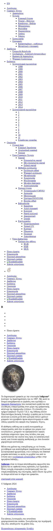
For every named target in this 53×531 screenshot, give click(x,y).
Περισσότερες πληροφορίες (13, 528)
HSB (26, 246)
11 (19, 137)
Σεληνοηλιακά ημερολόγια (24, 64)
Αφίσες (21, 33)
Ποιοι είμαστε (13, 251)
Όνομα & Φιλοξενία (21, 51)
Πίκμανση (28, 231)
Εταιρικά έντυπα (25, 18)
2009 (20, 94)
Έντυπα (15, 16)
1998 (20, 66)
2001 (20, 74)
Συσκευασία (17, 38)
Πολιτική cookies (14, 259)
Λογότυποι (12, 8)
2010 (20, 97)
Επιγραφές (17, 41)
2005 (20, 84)
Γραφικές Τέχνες (14, 11)
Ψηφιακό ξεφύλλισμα (22, 59)
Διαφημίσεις (17, 13)
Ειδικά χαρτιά (30, 165)
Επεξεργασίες (24, 221)
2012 (20, 102)
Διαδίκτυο (11, 49)
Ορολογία (11, 142)
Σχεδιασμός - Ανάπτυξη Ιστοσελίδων (29, 54)
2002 (20, 76)
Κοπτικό (27, 229)
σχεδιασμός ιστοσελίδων (24, 457)
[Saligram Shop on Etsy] (8, 313)
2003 (20, 79)
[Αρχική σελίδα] (9, 271)
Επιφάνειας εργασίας (27, 140)
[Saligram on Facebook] (8, 316)
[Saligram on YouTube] (8, 320)
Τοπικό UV (29, 226)
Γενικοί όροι (18, 145)
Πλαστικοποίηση (31, 223)
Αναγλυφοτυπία (31, 185)
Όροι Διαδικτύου (20, 239)
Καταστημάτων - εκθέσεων (30, 44)
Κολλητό (28, 211)
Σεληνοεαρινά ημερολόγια (24, 109)
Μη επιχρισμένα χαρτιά (34, 163)
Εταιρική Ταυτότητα (27, 147)
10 (19, 135)
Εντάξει (30, 528)
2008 (20, 92)
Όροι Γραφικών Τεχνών (23, 155)
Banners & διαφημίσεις (22, 56)
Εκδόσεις (11, 61)
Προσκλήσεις (24, 31)
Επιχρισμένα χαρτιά (33, 160)
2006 (20, 87)
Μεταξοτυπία (29, 175)
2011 (20, 99)
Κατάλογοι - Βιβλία (27, 23)
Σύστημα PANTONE (33, 198)
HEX (26, 249)
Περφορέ (28, 234)
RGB (26, 244)
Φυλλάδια (22, 28)
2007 (20, 89)
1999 (20, 69)
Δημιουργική (29, 216)
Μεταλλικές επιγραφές (28, 46)
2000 (20, 71)
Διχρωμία (28, 193)
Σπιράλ (27, 218)
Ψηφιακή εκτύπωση (33, 173)
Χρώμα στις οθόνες (27, 241)
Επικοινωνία (12, 254)
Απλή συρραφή (31, 208)
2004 (20, 82)
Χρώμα (21, 153)
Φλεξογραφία (30, 180)
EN (8, 3)
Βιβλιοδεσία (23, 203)
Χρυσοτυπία (29, 178)
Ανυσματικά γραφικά (27, 150)
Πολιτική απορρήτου (16, 256)
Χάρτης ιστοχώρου (15, 264)
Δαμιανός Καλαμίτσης (11, 404)
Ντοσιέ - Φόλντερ (26, 21)
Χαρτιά (21, 158)
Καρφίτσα (28, 206)
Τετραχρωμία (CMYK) (34, 191)
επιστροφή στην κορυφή (12, 479)
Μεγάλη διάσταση (32, 183)
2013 (20, 104)
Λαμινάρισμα (30, 236)
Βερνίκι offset (30, 201)
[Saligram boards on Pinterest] (8, 323)
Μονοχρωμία (30, 196)
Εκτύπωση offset (31, 170)
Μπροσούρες (24, 26)
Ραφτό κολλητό (31, 213)
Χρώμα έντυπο (25, 188)
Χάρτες (21, 36)
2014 (20, 107)
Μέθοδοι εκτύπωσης (27, 168)
